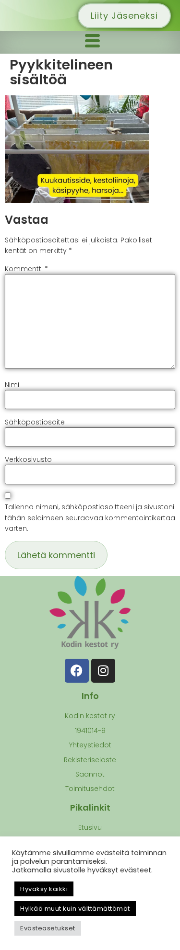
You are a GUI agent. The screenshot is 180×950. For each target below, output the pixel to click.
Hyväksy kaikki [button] (44, 888)
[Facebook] (77, 671)
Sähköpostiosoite (35, 422)
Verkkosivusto (28, 459)
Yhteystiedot (90, 745)
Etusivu (90, 827)
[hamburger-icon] (92, 42)
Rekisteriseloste (90, 760)
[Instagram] (103, 671)
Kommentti (26, 269)
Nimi (12, 384)
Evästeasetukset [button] (47, 928)
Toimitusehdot (90, 788)
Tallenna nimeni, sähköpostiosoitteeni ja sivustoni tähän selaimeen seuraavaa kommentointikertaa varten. (90, 517)
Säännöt (90, 774)
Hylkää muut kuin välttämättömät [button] (75, 908)
